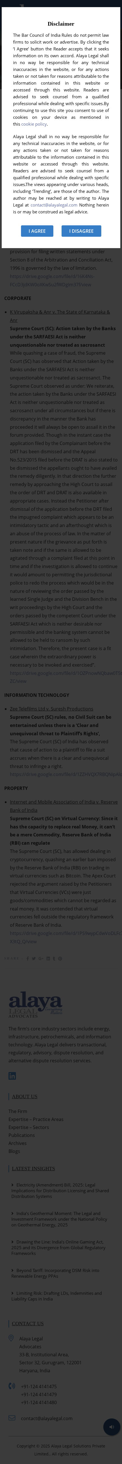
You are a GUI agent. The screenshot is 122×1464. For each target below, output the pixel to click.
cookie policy (34, 124)
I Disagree (81, 231)
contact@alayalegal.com (54, 205)
